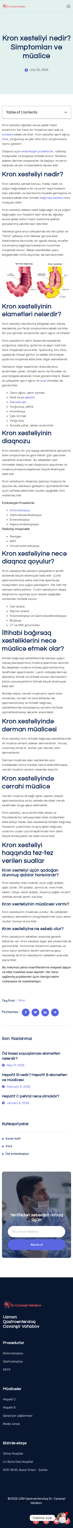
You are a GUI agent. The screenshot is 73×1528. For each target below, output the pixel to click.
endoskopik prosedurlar (37, 151)
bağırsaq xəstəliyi (52, 198)
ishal (5, 139)
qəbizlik (30, 397)
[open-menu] (68, 6)
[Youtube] (56, 1521)
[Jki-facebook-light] (36, 1521)
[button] (65, 112)
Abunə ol (36, 1244)
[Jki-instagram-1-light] (46, 1521)
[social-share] (26, 1012)
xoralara (7, 134)
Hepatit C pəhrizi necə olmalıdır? (30, 1096)
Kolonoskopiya (20, 510)
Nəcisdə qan (18, 402)
